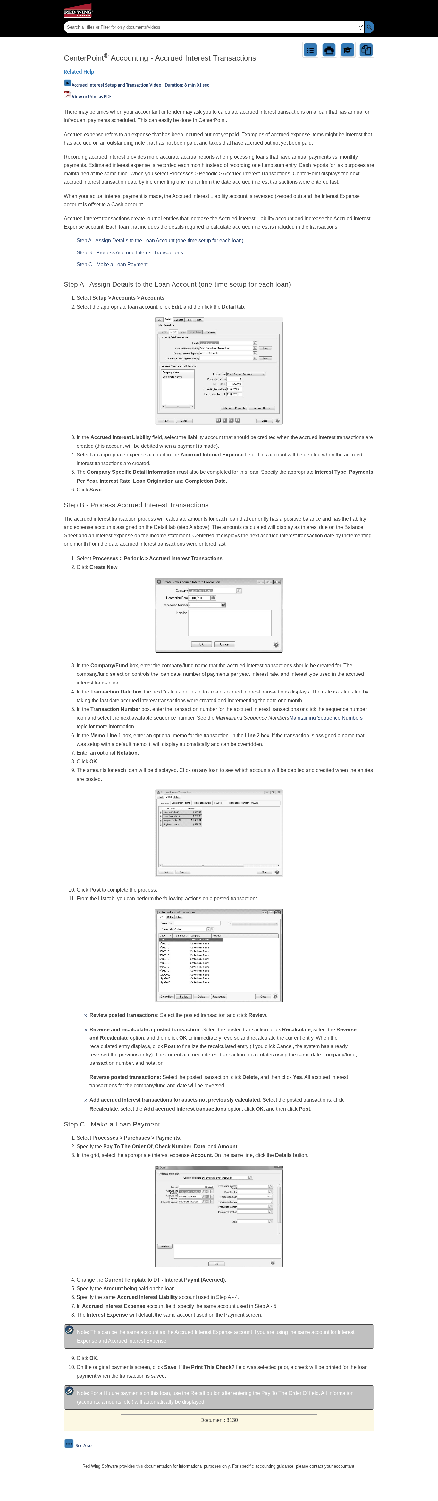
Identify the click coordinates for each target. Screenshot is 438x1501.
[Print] (329, 50)
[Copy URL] (366, 50)
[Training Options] (348, 50)
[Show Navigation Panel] (370, 10)
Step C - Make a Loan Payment (112, 264)
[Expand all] (310, 50)
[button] (361, 27)
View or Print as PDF (92, 97)
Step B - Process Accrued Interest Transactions (130, 252)
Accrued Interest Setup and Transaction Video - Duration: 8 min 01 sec (140, 85)
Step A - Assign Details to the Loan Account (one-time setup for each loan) (160, 240)
